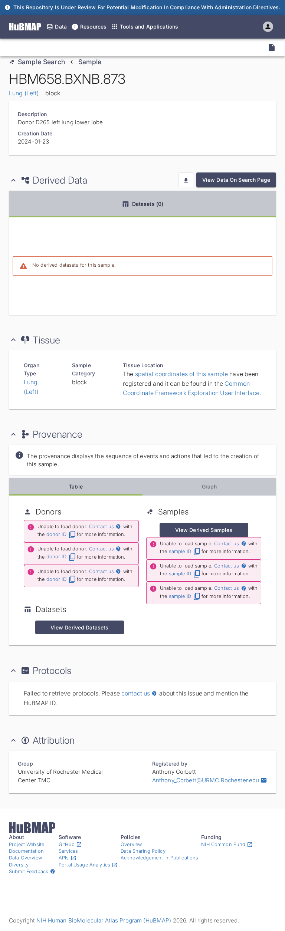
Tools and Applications (149, 26)
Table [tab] (76, 486)
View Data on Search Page (236, 180)
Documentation (26, 851)
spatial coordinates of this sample (181, 374)
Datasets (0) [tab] (148, 204)
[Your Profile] (268, 27)
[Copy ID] (74, 47)
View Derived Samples (204, 530)
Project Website (26, 844)
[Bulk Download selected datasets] (185, 179)
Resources (93, 26)
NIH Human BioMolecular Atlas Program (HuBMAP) (103, 920)
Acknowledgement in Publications (159, 858)
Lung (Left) (24, 93)
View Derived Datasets (79, 627)
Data (61, 26)
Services (68, 851)
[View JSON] (271, 47)
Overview (131, 844)
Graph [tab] (209, 486)
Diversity (19, 865)
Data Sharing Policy (143, 851)
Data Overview (25, 858)
